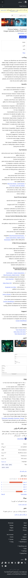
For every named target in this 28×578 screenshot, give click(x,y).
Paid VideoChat (10, 279)
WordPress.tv (23, 541)
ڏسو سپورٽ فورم (22, 504)
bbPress (24, 551)
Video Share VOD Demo (20, 331)
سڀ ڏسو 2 (3, 461)
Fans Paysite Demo (21, 329)
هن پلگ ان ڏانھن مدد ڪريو (21, 514)
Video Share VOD (7, 283)
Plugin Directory (23, 6)
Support (25, 537)
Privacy (25, 530)
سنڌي (22, 559)
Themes (11, 525)
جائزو (24, 45)
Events (11, 537)
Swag (11, 541)
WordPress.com (22, 546)
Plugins (11, 527)
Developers (24, 539)
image (6, 464)
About (25, 523)
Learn (25, 534)
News (25, 525)
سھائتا (24, 52)
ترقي (24, 49)
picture (7, 467)
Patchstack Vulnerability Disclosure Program (13, 418)
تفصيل (23, 42)
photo (3, 464)
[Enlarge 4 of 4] (24, 367)
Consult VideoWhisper (8, 301)
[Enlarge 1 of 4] (24, 341)
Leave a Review (7, 294)
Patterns (11, 530)
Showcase (10, 523)
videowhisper (21, 33)
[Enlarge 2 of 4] (11, 341)
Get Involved (10, 534)
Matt (25, 548)
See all (3, 494)
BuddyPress (23, 553)
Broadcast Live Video (10, 287)
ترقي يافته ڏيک (23, 471)
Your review (24, 494)
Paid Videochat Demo (20, 333)
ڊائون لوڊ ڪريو (23, 36)
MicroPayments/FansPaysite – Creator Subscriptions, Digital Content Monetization (14, 237)
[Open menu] (2, 2)
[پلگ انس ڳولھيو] (12, 15)
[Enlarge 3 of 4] (24, 355)
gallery (10, 464)
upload (3, 467)
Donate (10, 539)
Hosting (25, 527)
